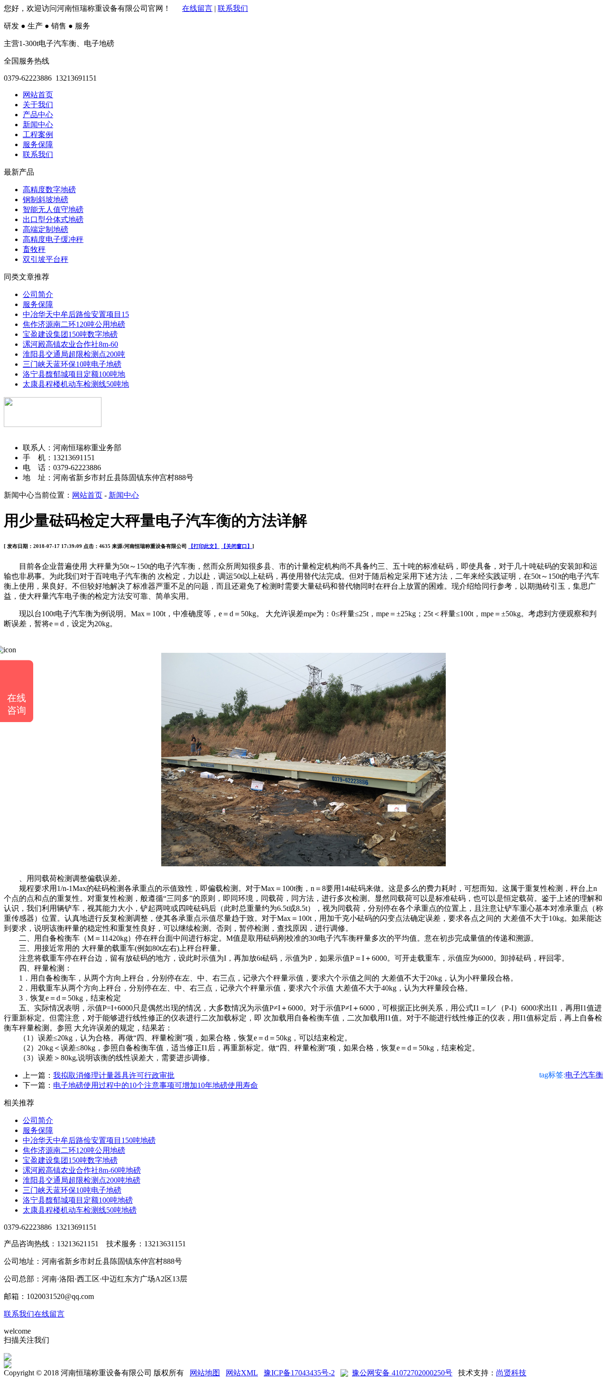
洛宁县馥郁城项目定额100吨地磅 (78, 1200)
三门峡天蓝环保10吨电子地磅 (72, 364)
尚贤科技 (511, 1373)
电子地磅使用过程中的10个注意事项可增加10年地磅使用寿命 (155, 1085)
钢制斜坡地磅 (45, 199)
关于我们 (38, 105)
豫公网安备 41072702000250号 (402, 1373)
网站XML (242, 1373)
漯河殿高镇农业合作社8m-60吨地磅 (82, 1170)
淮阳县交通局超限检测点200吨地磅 (81, 1180)
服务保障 (38, 144)
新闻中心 (38, 125)
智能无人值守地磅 (53, 209)
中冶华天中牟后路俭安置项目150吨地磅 (89, 1140)
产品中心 (38, 115)
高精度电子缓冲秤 (53, 239)
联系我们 (233, 8)
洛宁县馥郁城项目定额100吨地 (74, 374)
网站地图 (205, 1373)
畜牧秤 (34, 249)
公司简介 (38, 294)
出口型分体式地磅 (53, 219)
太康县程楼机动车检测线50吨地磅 (80, 1210)
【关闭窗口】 (236, 546)
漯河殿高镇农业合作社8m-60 (70, 344)
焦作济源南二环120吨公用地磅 (74, 324)
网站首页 (38, 95)
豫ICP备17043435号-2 (299, 1373)
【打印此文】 (204, 546)
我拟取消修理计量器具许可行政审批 (114, 1075)
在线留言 (197, 8)
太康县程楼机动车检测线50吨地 (76, 384)
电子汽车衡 (584, 1075)
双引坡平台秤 (45, 259)
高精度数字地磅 (49, 190)
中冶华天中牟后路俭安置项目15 (76, 314)
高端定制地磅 (45, 229)
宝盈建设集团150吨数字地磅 (70, 334)
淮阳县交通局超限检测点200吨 (74, 354)
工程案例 (38, 134)
